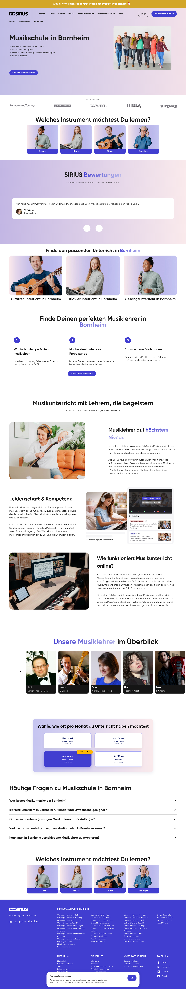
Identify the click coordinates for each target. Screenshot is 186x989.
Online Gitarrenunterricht (134, 923)
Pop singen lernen (64, 942)
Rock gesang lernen (65, 947)
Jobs (59, 966)
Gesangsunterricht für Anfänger (70, 926)
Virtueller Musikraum (65, 964)
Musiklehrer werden (106, 14)
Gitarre (61, 14)
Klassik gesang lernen (66, 944)
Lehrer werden (63, 969)
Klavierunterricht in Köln (100, 915)
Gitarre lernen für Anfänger (134, 926)
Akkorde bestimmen (132, 961)
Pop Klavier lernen (98, 942)
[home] (18, 14)
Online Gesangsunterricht (67, 923)
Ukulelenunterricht (164, 920)
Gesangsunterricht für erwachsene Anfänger (71, 929)
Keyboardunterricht (165, 918)
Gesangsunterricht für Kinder (68, 939)
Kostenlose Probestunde (23, 73)
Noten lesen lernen (131, 964)
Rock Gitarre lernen (131, 936)
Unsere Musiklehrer (85, 14)
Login (143, 14)
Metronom (95, 964)
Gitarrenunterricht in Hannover (136, 918)
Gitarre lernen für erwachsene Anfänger (136, 929)
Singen (42, 14)
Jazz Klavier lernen (98, 939)
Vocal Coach (162, 923)
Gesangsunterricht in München (69, 920)
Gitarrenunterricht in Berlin (134, 920)
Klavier (52, 14)
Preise (71, 14)
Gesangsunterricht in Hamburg (69, 918)
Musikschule (62, 961)
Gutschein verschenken (100, 969)
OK (132, 978)
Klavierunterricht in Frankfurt (102, 920)
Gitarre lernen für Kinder (133, 934)
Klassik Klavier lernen (99, 936)
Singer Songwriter (164, 915)
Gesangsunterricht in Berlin (68, 915)
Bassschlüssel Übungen (133, 966)
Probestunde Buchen (164, 14)
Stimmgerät (95, 961)
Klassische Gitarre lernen (134, 942)
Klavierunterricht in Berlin (100, 918)
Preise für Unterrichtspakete (102, 966)
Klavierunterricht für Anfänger (102, 926)
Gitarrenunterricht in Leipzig (135, 915)
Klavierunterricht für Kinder (101, 934)
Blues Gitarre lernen (132, 939)
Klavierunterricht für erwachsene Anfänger (104, 929)
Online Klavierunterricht (100, 923)
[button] (122, 13)
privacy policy (100, 982)
